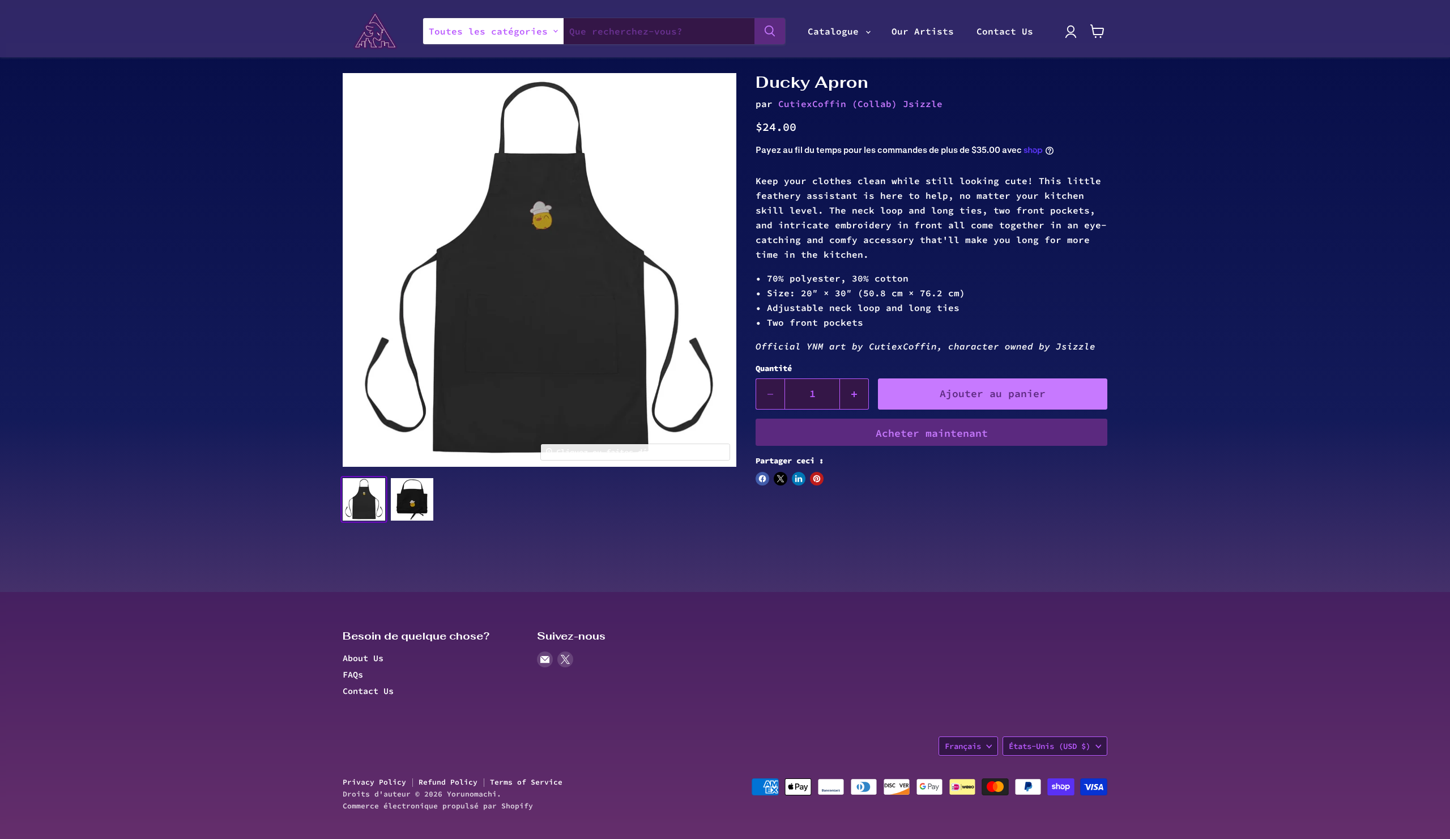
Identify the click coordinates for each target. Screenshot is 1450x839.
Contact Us (1004, 31)
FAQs (353, 674)
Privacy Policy (374, 782)
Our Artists (923, 31)
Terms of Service (526, 782)
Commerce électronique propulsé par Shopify (438, 806)
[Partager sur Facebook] (762, 478)
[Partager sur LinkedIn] (798, 478)
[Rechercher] (769, 31)
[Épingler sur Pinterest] (817, 478)
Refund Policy (448, 782)
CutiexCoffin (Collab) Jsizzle (860, 103)
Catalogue (836, 31)
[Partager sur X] (780, 478)
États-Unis (1049, 746)
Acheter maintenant (932, 433)
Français (963, 746)
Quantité (774, 368)
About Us (363, 658)
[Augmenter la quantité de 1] (854, 394)
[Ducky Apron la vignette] (364, 499)
